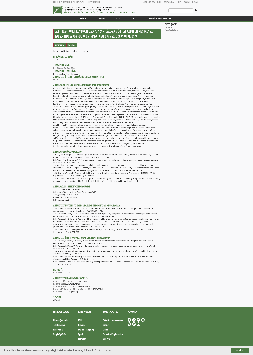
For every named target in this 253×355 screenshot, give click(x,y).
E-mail (159, 2)
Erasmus (81, 325)
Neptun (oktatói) (60, 320)
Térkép (179, 2)
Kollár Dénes (59, 284)
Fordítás (71, 45)
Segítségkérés (59, 334)
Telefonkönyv (169, 2)
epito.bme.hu (65, 2)
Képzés (102, 18)
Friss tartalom (171, 30)
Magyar (195, 2)
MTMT (56, 79)
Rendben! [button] (240, 350)
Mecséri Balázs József (63, 281)
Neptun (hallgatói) (86, 329)
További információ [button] (104, 350)
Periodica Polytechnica (113, 334)
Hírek (118, 18)
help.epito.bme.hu (94, 2)
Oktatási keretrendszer (113, 320)
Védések (135, 18)
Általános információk (160, 18)
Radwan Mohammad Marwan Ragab (70, 289)
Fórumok (169, 27)
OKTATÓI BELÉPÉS (149, 2)
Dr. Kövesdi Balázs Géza (64, 68)
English (187, 2)
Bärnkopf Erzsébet (62, 272)
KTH (80, 320)
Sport (80, 334)
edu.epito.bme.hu (79, 2)
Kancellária (58, 329)
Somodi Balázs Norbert (64, 286)
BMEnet (106, 325)
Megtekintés (59, 45)
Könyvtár (82, 338)
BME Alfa (106, 338)
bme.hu (55, 2)
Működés (84, 18)
